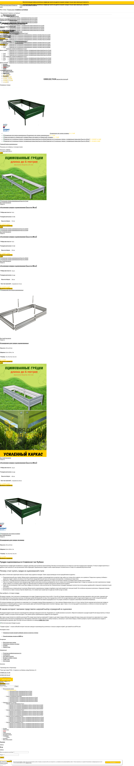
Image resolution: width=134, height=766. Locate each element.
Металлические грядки (9, 642)
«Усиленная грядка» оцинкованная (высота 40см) (18, 463)
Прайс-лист (6, 659)
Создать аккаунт (10, 761)
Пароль (2, 754)
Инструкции (6, 661)
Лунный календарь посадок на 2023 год (13, 636)
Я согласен (112, 762)
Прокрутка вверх (4, 763)
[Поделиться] (2, 764)
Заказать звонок (6, 679)
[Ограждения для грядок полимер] (26, 133)
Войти (2, 757)
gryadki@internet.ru (5, 677)
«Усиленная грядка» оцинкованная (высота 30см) (18, 266)
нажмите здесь (28, 762)
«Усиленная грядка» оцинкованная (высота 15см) (18, 207)
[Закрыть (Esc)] (0, 764)
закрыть (2, 27)
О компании (6, 654)
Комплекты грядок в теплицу (11, 644)
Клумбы (5, 645)
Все (4, 73)
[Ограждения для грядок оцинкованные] (15, 135)
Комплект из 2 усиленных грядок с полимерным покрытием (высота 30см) (68, 141)
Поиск (16, 686)
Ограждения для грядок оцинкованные (38, 135)
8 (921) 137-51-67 (5, 675)
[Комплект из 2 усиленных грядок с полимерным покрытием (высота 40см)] (24, 139)
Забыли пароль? (4, 760)
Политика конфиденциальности (12, 653)
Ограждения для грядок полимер (59, 133)
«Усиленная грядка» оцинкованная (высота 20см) (18, 237)
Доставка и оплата (8, 656)
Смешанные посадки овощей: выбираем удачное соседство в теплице (20, 633)
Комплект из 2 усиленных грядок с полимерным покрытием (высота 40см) (68, 139)
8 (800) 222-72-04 (43, 620)
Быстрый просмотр (5, 202)
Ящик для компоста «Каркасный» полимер (41, 137)
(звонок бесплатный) (56, 79)
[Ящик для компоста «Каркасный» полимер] (16, 137)
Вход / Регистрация (7, 739)
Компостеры (6, 647)
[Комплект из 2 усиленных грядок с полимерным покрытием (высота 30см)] (24, 141)
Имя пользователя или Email (7, 752)
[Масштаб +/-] (5, 764)
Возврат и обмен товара (10, 658)
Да (1, 16)
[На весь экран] (3, 764)
